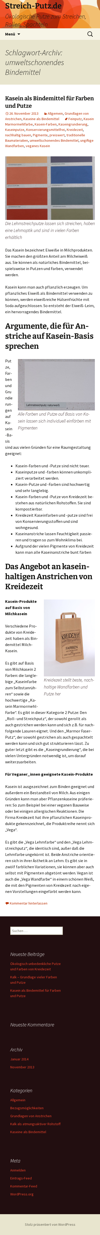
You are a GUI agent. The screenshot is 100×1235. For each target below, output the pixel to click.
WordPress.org (22, 1194)
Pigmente (40, 135)
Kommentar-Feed (23, 1186)
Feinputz (75, 119)
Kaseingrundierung (72, 124)
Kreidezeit (75, 129)
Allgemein (55, 113)
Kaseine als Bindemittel (41, 119)
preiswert (57, 135)
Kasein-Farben (46, 124)
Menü (10, 34)
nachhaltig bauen (18, 135)
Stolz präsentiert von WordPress (50, 1224)
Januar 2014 (19, 1059)
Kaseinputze (14, 129)
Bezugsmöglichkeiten (27, 1108)
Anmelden (18, 1170)
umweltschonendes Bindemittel (54, 140)
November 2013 (22, 1067)
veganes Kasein (38, 146)
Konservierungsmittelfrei (45, 129)
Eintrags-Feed (21, 1178)
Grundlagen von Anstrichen (31, 1116)
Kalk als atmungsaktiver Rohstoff (35, 1124)
